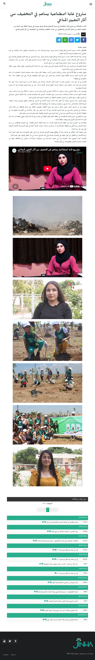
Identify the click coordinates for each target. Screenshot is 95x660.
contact (5, 655)
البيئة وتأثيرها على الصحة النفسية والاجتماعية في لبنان (62, 522)
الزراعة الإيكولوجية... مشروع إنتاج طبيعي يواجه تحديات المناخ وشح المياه (58, 592)
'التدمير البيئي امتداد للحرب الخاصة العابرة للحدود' (63, 601)
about (13, 655)
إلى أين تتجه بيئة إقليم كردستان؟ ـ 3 (67, 550)
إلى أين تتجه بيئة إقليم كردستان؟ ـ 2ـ (67, 560)
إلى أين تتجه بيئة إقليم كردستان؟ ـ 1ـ (67, 574)
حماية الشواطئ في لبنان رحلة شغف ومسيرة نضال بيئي (62, 620)
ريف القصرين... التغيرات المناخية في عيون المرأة (64, 532)
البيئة (83, 34)
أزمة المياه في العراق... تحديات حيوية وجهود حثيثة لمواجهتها (61, 564)
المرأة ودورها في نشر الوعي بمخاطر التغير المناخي (65, 583)
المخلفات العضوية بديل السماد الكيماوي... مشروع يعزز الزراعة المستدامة (57, 541)
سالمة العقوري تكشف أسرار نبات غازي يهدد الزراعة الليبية (61, 611)
